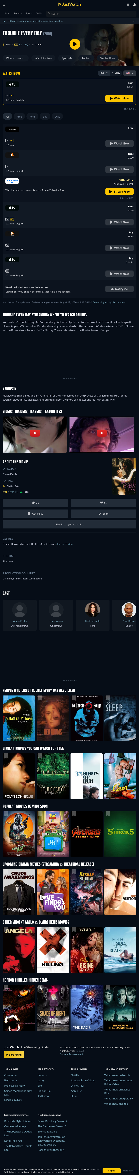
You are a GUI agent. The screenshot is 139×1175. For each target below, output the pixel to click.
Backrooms (10, 1080)
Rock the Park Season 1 (51, 1149)
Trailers (86, 58)
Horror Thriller (65, 544)
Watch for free (43, 58)
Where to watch (15, 58)
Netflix (75, 1075)
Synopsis (67, 58)
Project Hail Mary (14, 1085)
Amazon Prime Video (83, 1080)
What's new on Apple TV (118, 1098)
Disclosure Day (13, 1099)
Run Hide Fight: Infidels (18, 1121)
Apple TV (76, 1090)
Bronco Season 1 (47, 1131)
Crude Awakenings (15, 1126)
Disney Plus (78, 1085)
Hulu (74, 1095)
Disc (57, 116)
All (7, 116)
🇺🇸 (128, 73)
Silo (40, 1085)
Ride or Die (44, 1090)
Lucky (41, 1080)
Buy (45, 116)
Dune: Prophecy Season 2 (52, 1121)
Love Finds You (13, 1140)
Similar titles (107, 58)
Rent (32, 116)
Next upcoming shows (49, 1114)
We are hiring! (14, 1054)
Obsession (10, 1075)
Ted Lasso (43, 1095)
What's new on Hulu (116, 1103)
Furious (42, 1075)
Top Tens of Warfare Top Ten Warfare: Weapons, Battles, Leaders (51, 1140)
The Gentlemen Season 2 (52, 1126)
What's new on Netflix (117, 1075)
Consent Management (71, 1054)
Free (19, 116)
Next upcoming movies (16, 1114)
